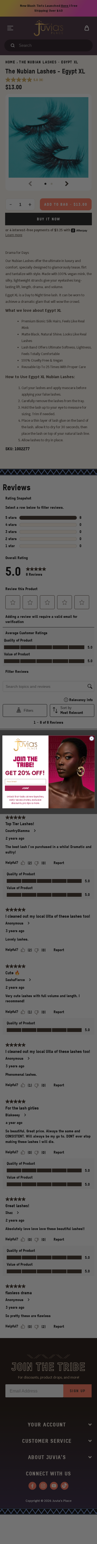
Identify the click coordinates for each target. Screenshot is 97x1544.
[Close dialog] (91, 738)
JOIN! (25, 788)
